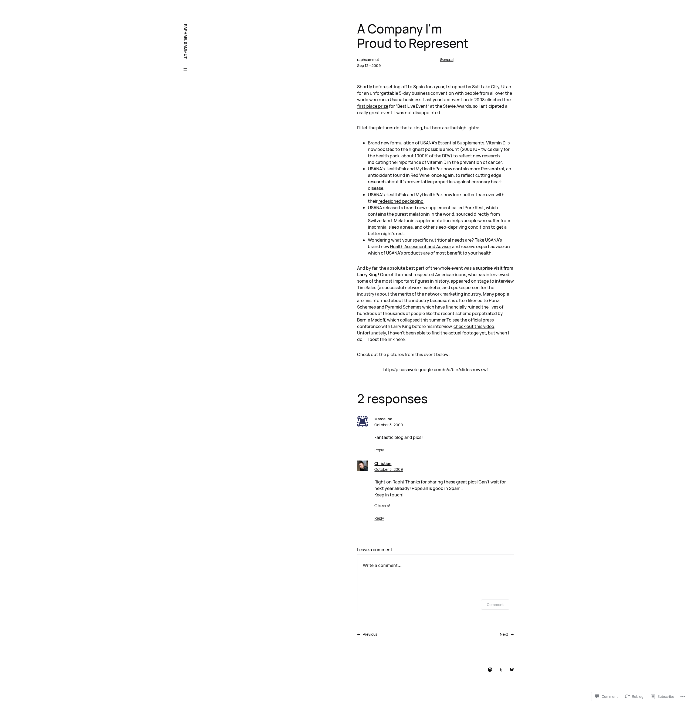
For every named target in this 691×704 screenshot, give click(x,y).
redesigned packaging (401, 201)
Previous (370, 634)
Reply (379, 449)
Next (504, 634)
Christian (382, 463)
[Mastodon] (490, 670)
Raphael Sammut (185, 41)
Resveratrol (492, 169)
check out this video (473, 326)
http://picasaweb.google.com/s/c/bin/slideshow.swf (435, 370)
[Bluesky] (512, 670)
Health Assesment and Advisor (420, 246)
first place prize (372, 106)
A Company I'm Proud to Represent (413, 36)
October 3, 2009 (388, 424)
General (446, 59)
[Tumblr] (501, 670)
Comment (495, 604)
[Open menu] (185, 68)
